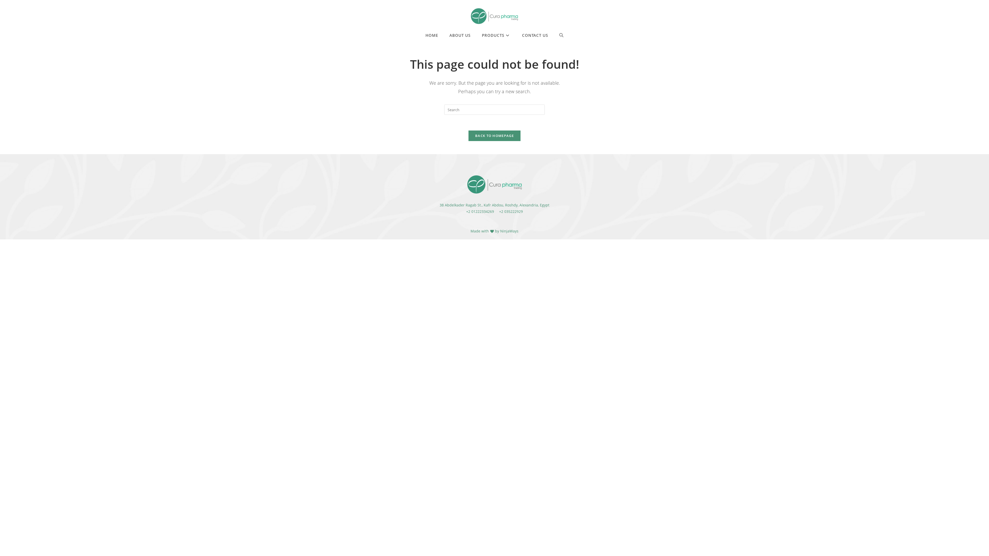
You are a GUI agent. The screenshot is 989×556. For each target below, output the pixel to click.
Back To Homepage (494, 135)
